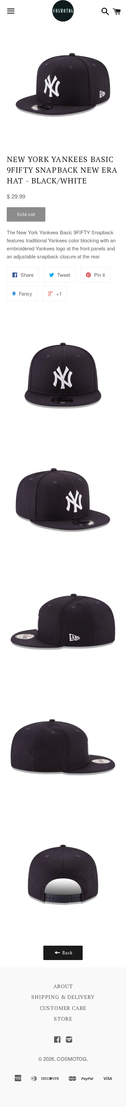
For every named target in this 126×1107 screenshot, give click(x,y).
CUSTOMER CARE (63, 1008)
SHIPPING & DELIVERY (62, 997)
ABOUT (63, 986)
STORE (63, 1018)
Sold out (26, 214)
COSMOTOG (72, 1058)
